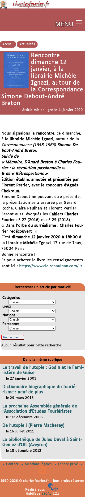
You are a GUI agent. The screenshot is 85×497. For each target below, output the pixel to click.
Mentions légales (39, 464)
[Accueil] (42, 7)
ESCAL (46, 493)
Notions (8, 315)
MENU (64, 23)
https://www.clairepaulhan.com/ (49, 266)
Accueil (7, 44)
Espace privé (68, 464)
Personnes (10, 324)
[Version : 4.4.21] (53, 489)
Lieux (6, 306)
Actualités (27, 44)
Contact (13, 464)
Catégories (11, 298)
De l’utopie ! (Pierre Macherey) (33, 425)
